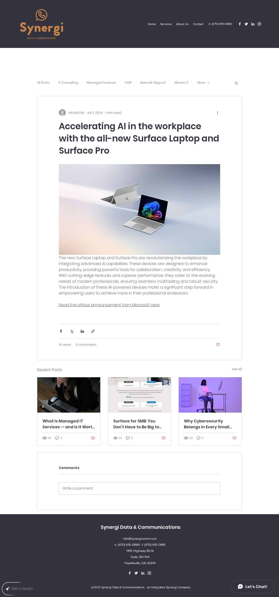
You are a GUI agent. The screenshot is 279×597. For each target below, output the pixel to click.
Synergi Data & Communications (140, 527)
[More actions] (217, 112)
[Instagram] (259, 24)
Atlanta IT (181, 83)
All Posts (43, 83)
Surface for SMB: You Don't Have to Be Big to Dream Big (136, 424)
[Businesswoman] (68, 395)
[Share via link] (93, 331)
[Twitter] (246, 24)
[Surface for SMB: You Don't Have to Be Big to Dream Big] (139, 395)
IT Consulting (68, 83)
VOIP (128, 83)
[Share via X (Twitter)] (72, 331)
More (201, 83)
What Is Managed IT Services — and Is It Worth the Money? (69, 424)
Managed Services (101, 83)
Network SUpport (153, 83)
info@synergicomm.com (140, 538)
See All (237, 369)
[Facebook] (240, 24)
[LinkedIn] (253, 24)
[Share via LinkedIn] (82, 331)
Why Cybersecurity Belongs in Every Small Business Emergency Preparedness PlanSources (206, 424)
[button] (166, 24)
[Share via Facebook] (61, 331)
